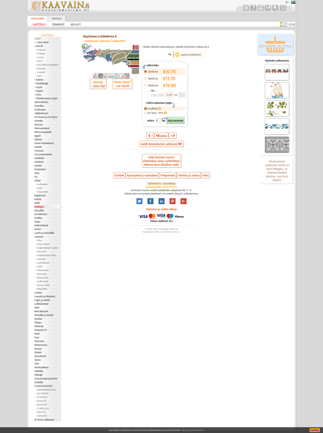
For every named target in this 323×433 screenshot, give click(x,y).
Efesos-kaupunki (42, 132)
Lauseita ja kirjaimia (44, 296)
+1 (171, 135)
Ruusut (38, 348)
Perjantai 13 (40, 330)
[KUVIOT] (42, 404)
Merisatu (42, 274)
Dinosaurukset (42, 128)
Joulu (39, 188)
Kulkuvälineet (41, 225)
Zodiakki (38, 382)
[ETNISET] (42, 397)
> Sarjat (38, 87)
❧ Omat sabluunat (44, 419)
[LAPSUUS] (43, 408)
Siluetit (38, 352)
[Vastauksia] (253, 10)
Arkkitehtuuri (41, 113)
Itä (35, 176)
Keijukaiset (40, 195)
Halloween (42, 184)
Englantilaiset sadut (47, 247)
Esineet (38, 147)
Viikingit (38, 374)
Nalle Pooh (42, 281)
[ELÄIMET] (42, 393)
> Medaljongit (41, 83)
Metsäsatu (42, 277)
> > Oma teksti (41, 42)
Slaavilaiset (40, 356)
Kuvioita (41, 68)
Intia (36, 173)
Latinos (38, 292)
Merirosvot (43, 270)
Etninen (41, 53)
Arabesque (39, 109)
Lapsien (41, 72)
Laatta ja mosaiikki (44, 232)
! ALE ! (37, 38)
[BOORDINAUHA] (46, 389)
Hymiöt (38, 165)
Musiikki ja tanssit (43, 315)
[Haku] (275, 10)
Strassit (57, 18)
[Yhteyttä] (260, 10)
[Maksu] (267, 10)
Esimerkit (58, 24)
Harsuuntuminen (43, 154)
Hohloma (39, 161)
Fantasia (39, 150)
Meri (39, 76)
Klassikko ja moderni (47, 64)
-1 (152, 135)
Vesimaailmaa (41, 367)
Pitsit (37, 333)
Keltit (37, 203)
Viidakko (38, 371)
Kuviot (37, 229)
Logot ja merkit (42, 300)
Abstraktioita (41, 102)
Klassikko (39, 210)
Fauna (40, 57)
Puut (36, 337)
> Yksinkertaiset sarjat (45, 98)
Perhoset (39, 326)
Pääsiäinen (42, 191)
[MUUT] (41, 412)
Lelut (39, 266)
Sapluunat (37, 18)
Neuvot (75, 24)
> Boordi (38, 46)
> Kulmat (38, 79)
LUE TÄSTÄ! (122, 86)
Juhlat (37, 180)
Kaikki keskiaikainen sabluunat (159, 144)
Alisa (39, 240)
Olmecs (38, 322)
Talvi (36, 363)
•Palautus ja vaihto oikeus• (162, 209)
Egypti (37, 135)
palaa (163, 135)
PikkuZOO (42, 288)
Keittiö (37, 199)
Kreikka (38, 217)
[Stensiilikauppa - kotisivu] (60, 10)
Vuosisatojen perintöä (45, 378)
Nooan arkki (43, 285)
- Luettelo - (39, 24)
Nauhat (38, 318)
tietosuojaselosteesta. (192, 430)
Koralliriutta (40, 214)
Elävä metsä (43, 244)
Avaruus (38, 124)
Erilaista (41, 49)
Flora (39, 61)
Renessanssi (40, 345)
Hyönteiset (40, 169)
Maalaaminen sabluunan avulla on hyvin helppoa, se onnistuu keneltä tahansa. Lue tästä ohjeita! (277, 170)
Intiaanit (41, 251)
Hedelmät (39, 158)
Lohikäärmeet (41, 303)
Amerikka (39, 105)
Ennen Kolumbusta (44, 143)
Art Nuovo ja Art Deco (45, 117)
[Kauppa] (246, 10)
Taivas (37, 359)
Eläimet (38, 139)
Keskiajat (39, 206)
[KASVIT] (42, 401)
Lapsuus (38, 236)
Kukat (37, 221)
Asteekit (38, 120)
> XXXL (38, 94)
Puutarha (39, 341)
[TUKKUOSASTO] (43, 386)
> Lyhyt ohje (98, 86)
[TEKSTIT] (42, 415)
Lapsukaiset (43, 262)
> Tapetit (38, 90)
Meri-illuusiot (41, 311)
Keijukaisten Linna (46, 255)
